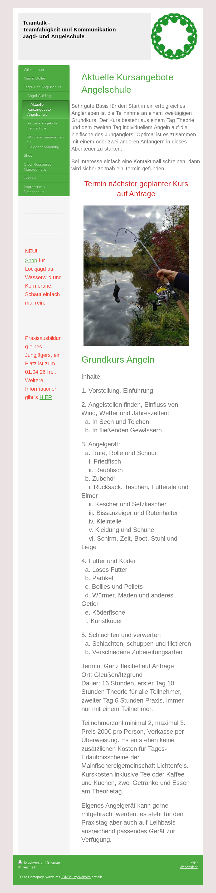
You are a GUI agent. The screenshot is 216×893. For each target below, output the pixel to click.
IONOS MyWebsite (76, 877)
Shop (31, 260)
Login (193, 862)
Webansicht (189, 867)
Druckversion (34, 862)
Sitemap (53, 862)
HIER (46, 397)
